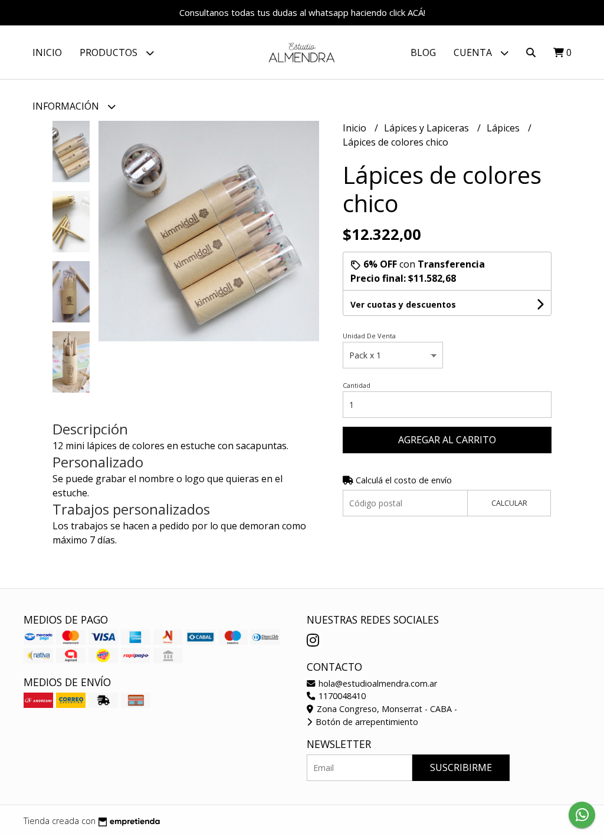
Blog (423, 52)
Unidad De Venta (369, 335)
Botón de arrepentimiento (365, 721)
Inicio (47, 52)
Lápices (504, 127)
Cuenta (474, 52)
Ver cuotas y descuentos (403, 304)
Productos (110, 52)
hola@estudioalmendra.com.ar (376, 683)
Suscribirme (461, 767)
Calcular (509, 502)
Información (66, 106)
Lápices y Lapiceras (427, 127)
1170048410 (341, 695)
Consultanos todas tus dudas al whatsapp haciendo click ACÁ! (302, 12)
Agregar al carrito (447, 439)
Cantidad (356, 385)
